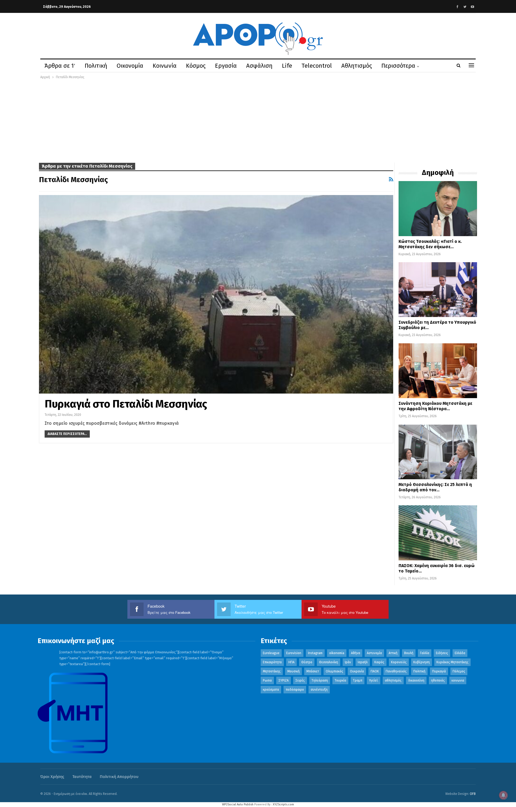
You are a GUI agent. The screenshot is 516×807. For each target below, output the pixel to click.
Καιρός (379, 662)
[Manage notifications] (503, 795)
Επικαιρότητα (272, 662)
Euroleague (271, 653)
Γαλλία (424, 653)
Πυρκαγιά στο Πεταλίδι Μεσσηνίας (126, 404)
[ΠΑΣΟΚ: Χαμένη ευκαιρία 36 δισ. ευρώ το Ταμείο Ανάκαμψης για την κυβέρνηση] (438, 532)
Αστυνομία (374, 653)
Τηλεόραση (319, 680)
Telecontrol (317, 65)
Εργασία (226, 65)
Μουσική (293, 671)
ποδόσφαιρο (295, 689)
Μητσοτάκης (272, 671)
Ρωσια (267, 680)
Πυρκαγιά (439, 671)
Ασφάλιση (259, 65)
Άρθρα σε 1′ (60, 65)
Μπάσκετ (312, 671)
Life (287, 65)
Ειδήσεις (442, 653)
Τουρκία (340, 680)
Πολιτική (96, 65)
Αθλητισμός (356, 65)
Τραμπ (357, 680)
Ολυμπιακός (334, 671)
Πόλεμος (459, 671)
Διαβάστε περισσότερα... (67, 434)
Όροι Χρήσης (52, 776)
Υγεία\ (373, 680)
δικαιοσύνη (416, 680)
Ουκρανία (357, 671)
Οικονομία (130, 65)
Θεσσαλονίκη (328, 662)
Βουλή (408, 653)
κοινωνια (458, 680)
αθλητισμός (393, 680)
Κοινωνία (165, 65)
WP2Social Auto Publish (237, 804)
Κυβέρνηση (421, 662)
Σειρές (300, 680)
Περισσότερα (398, 65)
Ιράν (348, 662)
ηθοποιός (438, 680)
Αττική (393, 653)
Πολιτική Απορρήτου (119, 776)
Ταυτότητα (82, 776)
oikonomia (336, 653)
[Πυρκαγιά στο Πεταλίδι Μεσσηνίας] (216, 294)
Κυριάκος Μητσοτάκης (452, 662)
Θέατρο (306, 662)
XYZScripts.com (283, 804)
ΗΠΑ (291, 662)
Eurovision (293, 653)
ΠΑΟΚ (375, 671)
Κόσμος (196, 65)
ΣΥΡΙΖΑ (283, 680)
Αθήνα (355, 653)
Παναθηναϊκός (396, 671)
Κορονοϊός (399, 662)
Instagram (315, 653)
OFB (473, 794)
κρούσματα (271, 689)
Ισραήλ (363, 662)
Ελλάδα (460, 653)
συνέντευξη (319, 689)
